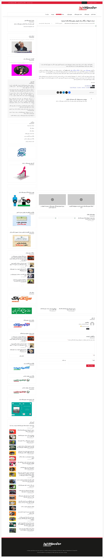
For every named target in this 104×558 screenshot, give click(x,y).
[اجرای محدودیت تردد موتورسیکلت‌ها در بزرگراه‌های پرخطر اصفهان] (12, 469)
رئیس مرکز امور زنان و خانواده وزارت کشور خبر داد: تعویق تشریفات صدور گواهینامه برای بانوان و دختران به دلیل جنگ (26, 524)
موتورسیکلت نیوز (87, 70)
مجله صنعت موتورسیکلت (29, 133)
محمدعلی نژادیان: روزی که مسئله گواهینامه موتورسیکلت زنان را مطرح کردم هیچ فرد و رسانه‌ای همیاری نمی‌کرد (22, 63)
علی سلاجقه (83, 87)
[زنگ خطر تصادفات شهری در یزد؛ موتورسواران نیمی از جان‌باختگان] (30, 270)
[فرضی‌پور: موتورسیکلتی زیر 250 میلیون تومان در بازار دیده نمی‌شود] (12, 442)
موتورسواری (69, 14)
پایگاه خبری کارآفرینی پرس (29, 136)
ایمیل (93, 360)
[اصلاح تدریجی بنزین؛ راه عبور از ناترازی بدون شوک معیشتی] (12, 513)
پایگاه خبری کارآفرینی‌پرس (22, 2)
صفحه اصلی (93, 14)
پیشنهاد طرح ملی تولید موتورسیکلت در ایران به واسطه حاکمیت (22, 115)
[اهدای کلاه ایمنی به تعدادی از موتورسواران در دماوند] (30, 276)
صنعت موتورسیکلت (78, 14)
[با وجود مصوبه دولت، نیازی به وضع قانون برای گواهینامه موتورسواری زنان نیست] (12, 464)
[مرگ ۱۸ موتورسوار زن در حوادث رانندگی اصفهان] (12, 458)
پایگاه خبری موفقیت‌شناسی (12, 2)
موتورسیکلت (86, 14)
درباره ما (47, 14)
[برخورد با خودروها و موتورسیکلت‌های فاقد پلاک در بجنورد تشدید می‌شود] (66, 262)
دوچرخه (52, 14)
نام (94, 355)
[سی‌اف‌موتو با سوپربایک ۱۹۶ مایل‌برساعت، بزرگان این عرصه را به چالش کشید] (12, 492)
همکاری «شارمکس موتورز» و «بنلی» (27, 506)
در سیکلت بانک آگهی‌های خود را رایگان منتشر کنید (21, 295)
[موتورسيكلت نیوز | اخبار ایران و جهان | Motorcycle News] (88, 8)
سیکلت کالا (32, 128)
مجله (60, 14)
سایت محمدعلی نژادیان (30, 141)
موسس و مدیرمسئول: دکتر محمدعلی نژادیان (71, 23)
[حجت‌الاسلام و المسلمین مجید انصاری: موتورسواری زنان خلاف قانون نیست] (30, 281)
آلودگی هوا (87, 87)
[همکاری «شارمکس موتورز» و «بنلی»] (12, 508)
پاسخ (88, 328)
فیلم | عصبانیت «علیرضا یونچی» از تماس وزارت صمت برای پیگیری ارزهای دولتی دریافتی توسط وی (22, 40)
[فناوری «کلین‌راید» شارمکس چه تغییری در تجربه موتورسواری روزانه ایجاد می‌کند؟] (12, 481)
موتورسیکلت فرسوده (73, 87)
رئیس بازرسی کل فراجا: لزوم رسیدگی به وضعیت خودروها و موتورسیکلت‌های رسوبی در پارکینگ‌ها (26, 518)
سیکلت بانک (32, 130)
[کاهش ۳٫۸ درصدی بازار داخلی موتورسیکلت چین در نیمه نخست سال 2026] (12, 497)
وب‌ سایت (64, 360)
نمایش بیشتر (22, 355)
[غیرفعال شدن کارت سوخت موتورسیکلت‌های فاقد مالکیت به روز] (47, 262)
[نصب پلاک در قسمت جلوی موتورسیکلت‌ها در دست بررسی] (12, 487)
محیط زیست (79, 87)
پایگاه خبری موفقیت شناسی (29, 138)
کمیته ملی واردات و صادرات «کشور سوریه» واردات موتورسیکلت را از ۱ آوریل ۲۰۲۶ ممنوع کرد (18, 264)
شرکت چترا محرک (29, 2)
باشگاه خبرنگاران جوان (74, 70)
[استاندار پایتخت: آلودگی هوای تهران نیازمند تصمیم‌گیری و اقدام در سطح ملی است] (12, 530)
